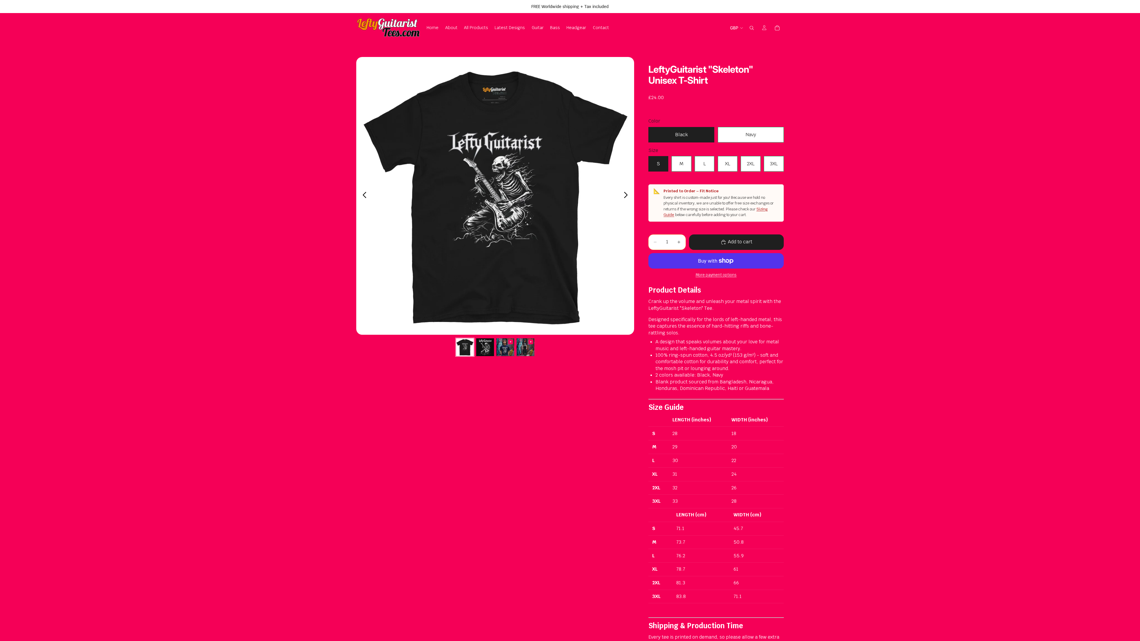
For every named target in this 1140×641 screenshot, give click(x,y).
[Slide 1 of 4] (465, 347)
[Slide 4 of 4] (525, 347)
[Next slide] (627, 195)
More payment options (716, 274)
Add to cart (740, 242)
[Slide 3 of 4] (505, 347)
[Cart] (777, 27)
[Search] (751, 27)
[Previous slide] (363, 195)
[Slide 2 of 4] (485, 347)
